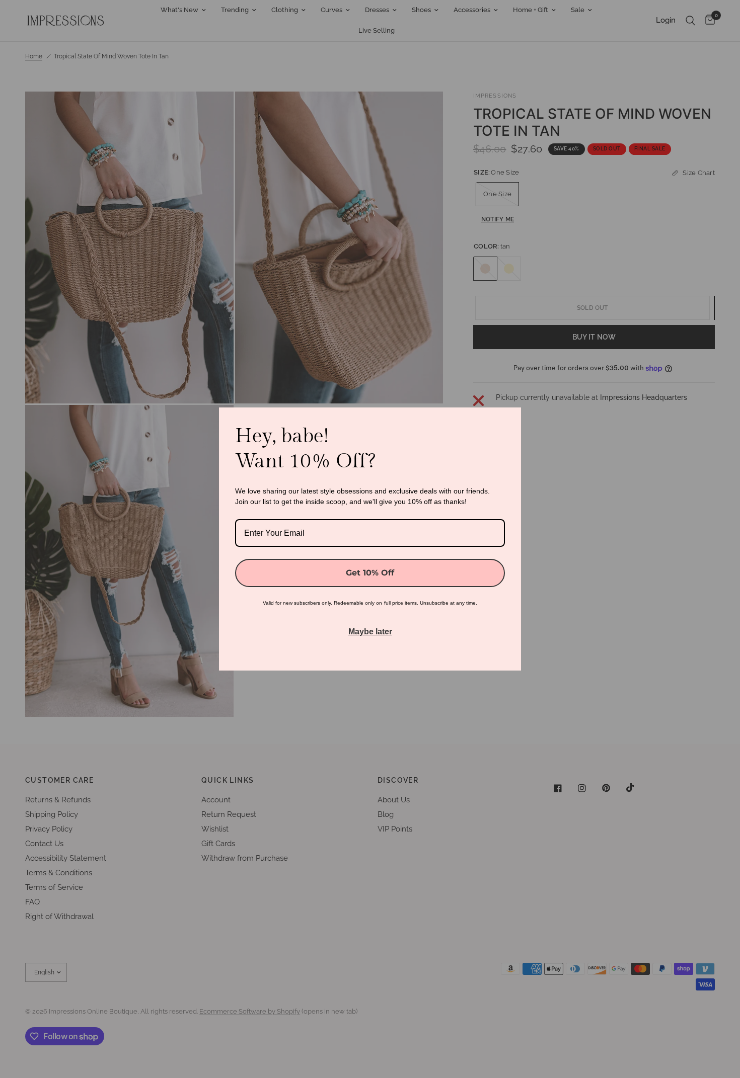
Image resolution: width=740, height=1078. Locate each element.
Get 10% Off (370, 572)
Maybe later (370, 631)
